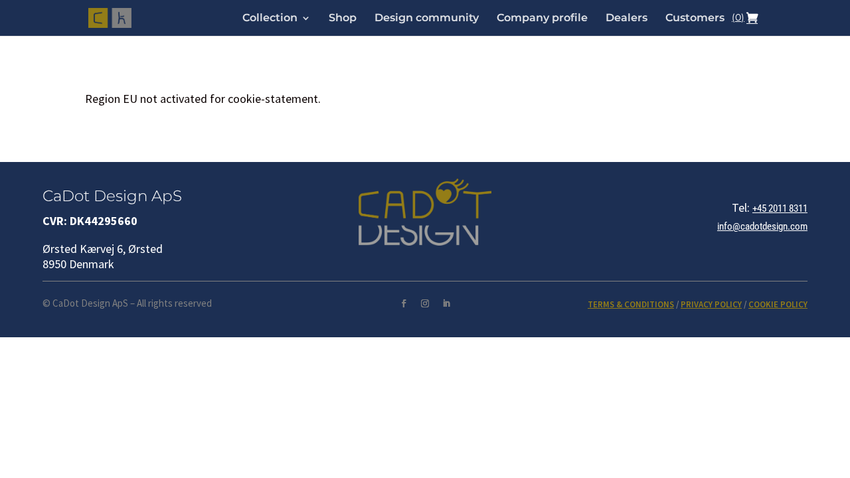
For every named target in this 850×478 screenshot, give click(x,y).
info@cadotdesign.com (762, 226)
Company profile (542, 18)
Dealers (626, 18)
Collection (270, 18)
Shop (343, 18)
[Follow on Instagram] (425, 303)
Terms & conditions (631, 304)
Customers (694, 18)
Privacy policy (711, 304)
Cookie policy (778, 304)
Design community (427, 18)
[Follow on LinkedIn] (446, 303)
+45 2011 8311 (780, 208)
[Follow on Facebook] (404, 303)
